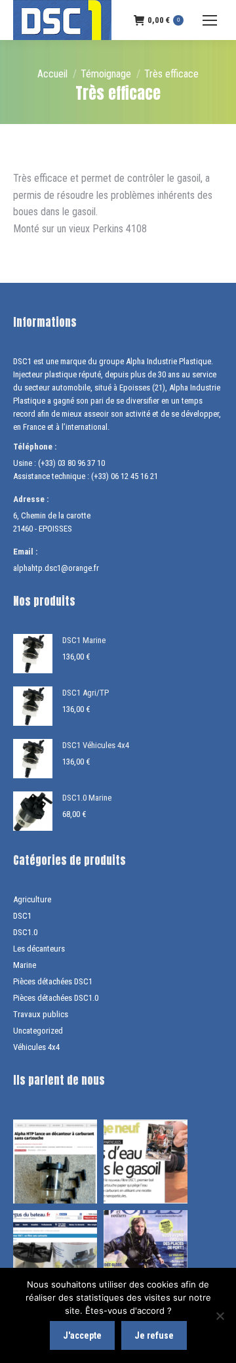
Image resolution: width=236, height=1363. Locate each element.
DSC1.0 (25, 932)
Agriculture (32, 899)
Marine (24, 965)
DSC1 (22, 916)
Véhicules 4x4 (36, 1047)
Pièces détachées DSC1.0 (55, 998)
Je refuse (154, 1335)
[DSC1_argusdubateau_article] (55, 1252)
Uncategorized (38, 1031)
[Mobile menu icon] (210, 20)
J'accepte (82, 1335)
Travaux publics (40, 1014)
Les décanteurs (39, 949)
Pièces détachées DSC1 (52, 981)
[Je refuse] (219, 1315)
